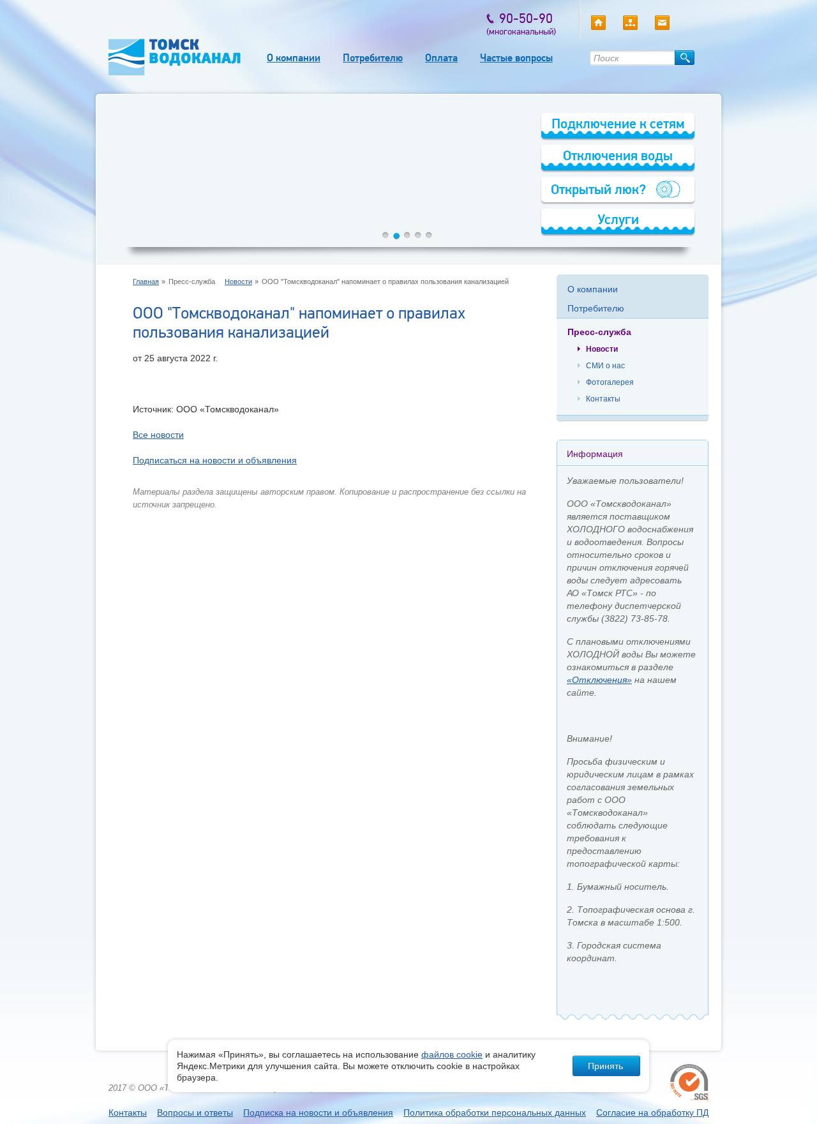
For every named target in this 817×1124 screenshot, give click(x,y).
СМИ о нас (605, 365)
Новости (238, 281)
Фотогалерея (610, 382)
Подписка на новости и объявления (318, 1112)
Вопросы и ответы (195, 1112)
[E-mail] (662, 22)
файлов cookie (452, 1054)
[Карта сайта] (630, 22)
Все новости (158, 435)
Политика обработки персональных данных (494, 1112)
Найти (684, 57)
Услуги (618, 219)
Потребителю (373, 58)
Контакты (603, 398)
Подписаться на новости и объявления (215, 460)
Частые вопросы (516, 58)
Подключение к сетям (618, 123)
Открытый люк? (598, 189)
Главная (146, 281)
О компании (293, 58)
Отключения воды (618, 155)
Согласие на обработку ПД (652, 1112)
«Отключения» (599, 680)
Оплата (441, 58)
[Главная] (598, 22)
